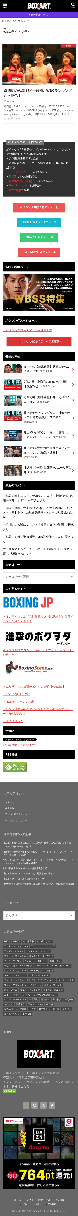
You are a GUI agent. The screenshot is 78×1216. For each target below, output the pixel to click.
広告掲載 (52, 1204)
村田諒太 (9, 802)
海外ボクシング (11, 1014)
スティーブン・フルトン (41, 970)
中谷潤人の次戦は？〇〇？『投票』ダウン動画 (33, 524)
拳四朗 (49, 1004)
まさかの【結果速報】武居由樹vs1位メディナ (46, 369)
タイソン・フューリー (15, 975)
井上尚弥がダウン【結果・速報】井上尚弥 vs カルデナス (47, 435)
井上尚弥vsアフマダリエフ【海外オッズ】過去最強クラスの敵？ (47, 417)
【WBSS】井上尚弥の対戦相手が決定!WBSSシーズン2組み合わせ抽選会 (38, 883)
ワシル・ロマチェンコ (16, 814)
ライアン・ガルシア (53, 990)
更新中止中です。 (40, 14)
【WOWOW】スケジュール (39, 252)
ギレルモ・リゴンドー (35, 961)
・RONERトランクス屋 (18, 701)
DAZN (13, 176)
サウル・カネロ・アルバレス (18, 965)
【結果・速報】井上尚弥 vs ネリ (24, 508)
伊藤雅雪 (20, 1004)
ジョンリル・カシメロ (15, 970)
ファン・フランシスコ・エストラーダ (22, 985)
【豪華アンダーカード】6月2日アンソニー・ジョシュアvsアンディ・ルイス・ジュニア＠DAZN (38, 853)
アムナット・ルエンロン (16, 946)
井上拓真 (57, 999)
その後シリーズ (44, 941)
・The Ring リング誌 (16, 694)
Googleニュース (19, 185)
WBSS (16, 941)
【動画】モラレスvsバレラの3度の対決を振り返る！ (28, 873)
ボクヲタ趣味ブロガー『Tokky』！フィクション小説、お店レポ (38, 652)
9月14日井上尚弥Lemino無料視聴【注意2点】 (45, 384)
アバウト (29, 1200)
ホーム (17, 1200)
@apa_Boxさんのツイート (20, 744)
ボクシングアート (37, 1211)
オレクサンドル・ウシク (41, 956)
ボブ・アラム (10, 990)
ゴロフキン (55, 961)
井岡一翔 (69, 999)
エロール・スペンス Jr (15, 956)
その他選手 (28, 941)
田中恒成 (26, 1014)
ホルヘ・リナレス (53, 985)
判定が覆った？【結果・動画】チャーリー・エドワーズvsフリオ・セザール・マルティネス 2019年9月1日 (38, 862)
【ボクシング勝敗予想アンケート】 (39, 207)
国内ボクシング (35, 1004)
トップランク (17, 172)
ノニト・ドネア (66, 980)
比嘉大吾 (55, 1009)
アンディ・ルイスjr (13, 951)
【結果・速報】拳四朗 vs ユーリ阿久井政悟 (47, 470)
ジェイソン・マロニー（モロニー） (53, 965)
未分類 (32, 1009)
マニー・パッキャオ (30, 990)
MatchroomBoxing (20, 181)
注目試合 (66, 1009)
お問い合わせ (44, 1200)
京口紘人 (8, 1004)
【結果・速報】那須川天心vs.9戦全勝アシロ (31, 536)
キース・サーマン (13, 961)
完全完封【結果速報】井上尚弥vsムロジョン (47, 399)
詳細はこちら (20, 1086)
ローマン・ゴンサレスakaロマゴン (39, 995)
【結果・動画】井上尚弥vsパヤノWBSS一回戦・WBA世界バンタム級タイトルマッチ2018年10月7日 (38, 845)
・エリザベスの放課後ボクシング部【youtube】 (34, 686)
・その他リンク (13, 721)
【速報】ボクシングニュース (39, 222)
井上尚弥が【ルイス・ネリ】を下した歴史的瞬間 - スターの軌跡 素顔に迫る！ (38, 512)
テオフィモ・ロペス (39, 975)
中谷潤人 (33, 999)
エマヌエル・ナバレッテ (38, 951)
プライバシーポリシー (33, 1204)
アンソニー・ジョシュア (43, 946)
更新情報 (59, 1200)
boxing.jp (15, 190)
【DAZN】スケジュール (39, 237)
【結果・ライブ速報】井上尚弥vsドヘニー (23, 878)
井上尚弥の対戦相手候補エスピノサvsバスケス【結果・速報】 (47, 452)
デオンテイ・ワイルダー (43, 980)
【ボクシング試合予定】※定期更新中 (27, 330)
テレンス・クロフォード (17, 820)
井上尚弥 (9, 808)
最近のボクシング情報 (15, 1009)
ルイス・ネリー (11, 995)
